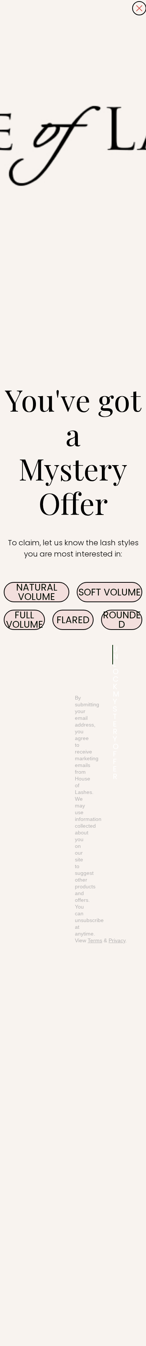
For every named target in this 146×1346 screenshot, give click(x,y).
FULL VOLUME (24, 620)
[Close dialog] (139, 8)
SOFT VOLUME (110, 592)
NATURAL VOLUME (36, 592)
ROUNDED (122, 620)
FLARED (73, 620)
